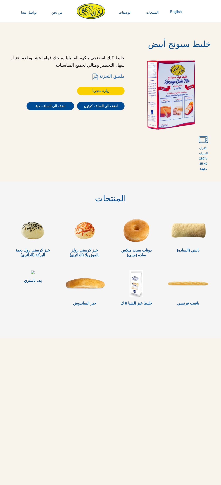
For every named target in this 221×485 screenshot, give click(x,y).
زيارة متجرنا (100, 91)
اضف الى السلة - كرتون (101, 106)
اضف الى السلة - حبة (50, 106)
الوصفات (125, 12)
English (176, 12)
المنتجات (152, 12)
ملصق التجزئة (111, 76)
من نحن (56, 12)
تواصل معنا (29, 12)
